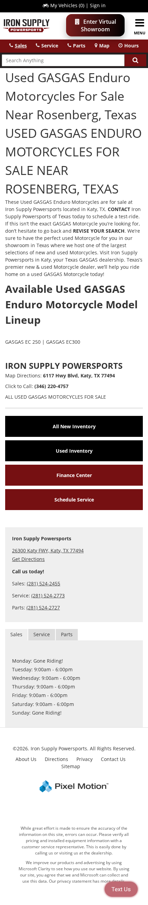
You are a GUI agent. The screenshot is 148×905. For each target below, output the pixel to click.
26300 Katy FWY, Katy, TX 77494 (48, 550)
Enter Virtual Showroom (98, 25)
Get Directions (28, 559)
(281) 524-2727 (43, 607)
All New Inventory (74, 426)
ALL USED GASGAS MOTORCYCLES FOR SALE (55, 397)
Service (41, 634)
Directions (56, 759)
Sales (16, 634)
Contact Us (113, 759)
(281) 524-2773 (48, 595)
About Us (25, 759)
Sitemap (70, 766)
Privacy (84, 759)
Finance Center (74, 475)
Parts (67, 634)
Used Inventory (74, 451)
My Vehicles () (67, 5)
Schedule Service (74, 499)
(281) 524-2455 (43, 583)
